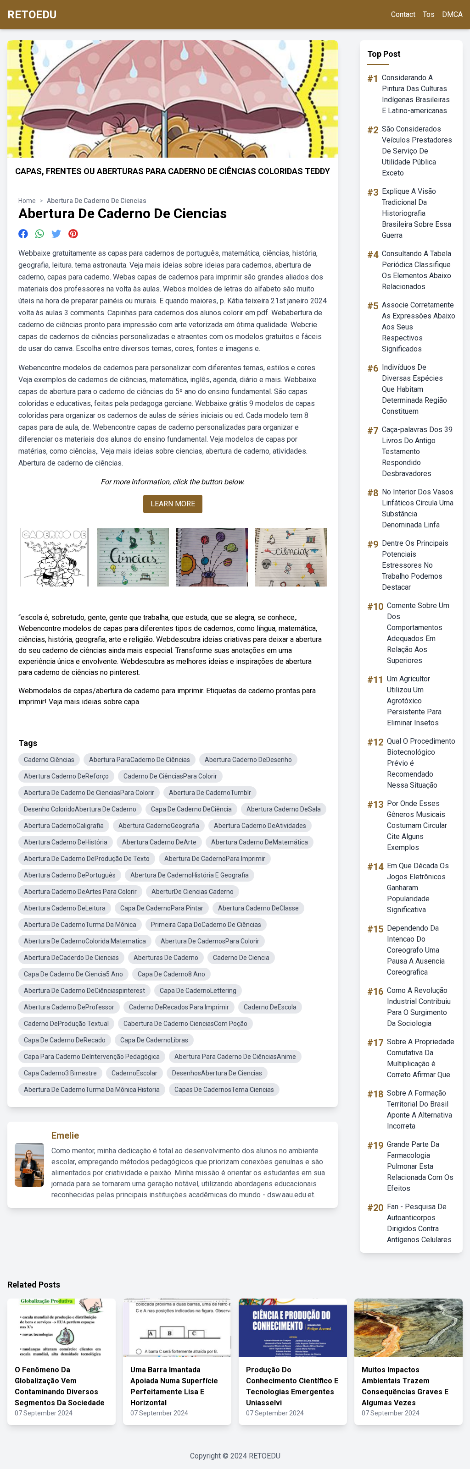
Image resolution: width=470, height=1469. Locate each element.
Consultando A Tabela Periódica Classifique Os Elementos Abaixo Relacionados (416, 270)
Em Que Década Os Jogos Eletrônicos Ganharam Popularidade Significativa (418, 887)
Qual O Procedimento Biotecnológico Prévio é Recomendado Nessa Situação (421, 763)
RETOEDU (31, 14)
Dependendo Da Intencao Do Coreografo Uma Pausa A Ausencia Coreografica (416, 950)
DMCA (452, 14)
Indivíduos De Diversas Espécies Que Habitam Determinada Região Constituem (414, 389)
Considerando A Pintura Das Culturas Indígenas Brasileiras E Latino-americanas (416, 94)
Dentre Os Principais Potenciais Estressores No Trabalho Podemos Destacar (415, 565)
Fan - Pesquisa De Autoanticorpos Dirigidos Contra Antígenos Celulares (419, 1223)
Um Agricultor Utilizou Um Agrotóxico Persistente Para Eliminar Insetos (414, 700)
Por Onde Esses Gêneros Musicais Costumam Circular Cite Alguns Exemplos (417, 825)
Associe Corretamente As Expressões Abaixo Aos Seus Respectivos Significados (418, 327)
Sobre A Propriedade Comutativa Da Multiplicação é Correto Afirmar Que (420, 1058)
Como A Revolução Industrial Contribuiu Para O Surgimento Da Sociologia (419, 1007)
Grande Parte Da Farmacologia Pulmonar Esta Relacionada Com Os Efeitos (420, 1166)
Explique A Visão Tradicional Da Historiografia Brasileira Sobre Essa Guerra (416, 213)
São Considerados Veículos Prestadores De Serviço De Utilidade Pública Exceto (417, 151)
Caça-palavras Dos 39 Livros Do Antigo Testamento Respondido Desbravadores (417, 451)
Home (27, 200)
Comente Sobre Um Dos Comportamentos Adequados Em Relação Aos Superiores (418, 633)
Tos (429, 14)
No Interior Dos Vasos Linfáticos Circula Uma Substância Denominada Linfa (417, 508)
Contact (403, 14)
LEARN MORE (173, 503)
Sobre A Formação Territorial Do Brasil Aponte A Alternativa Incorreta (419, 1109)
